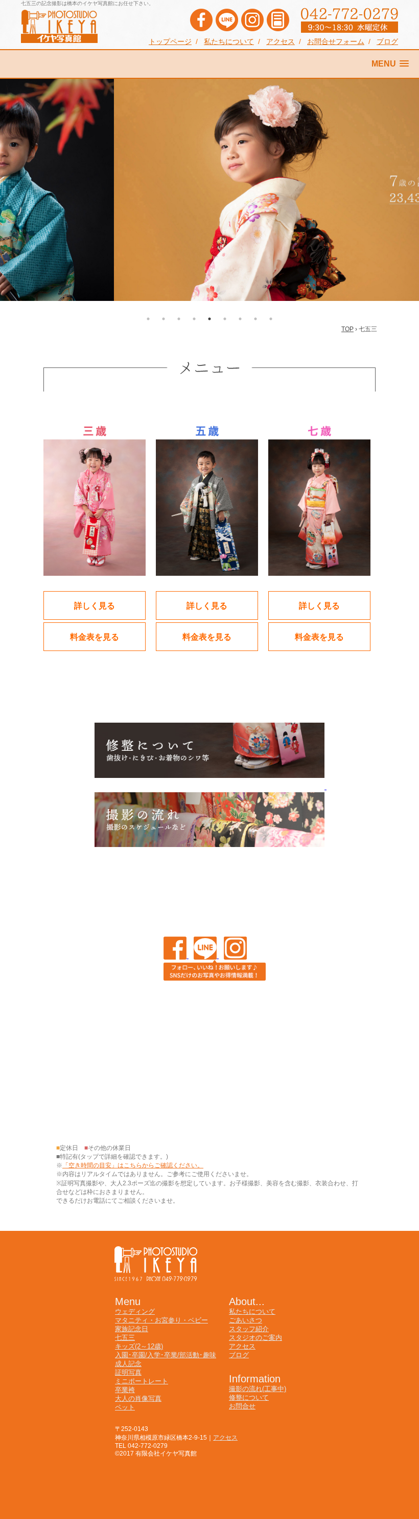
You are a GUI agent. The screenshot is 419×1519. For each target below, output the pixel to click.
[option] (209, 190)
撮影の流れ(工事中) (257, 1389)
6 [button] (225, 319)
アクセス (280, 42)
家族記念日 (131, 1329)
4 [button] (194, 319)
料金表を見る (94, 636)
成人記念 (128, 1364)
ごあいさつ (245, 1320)
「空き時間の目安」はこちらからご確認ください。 (132, 1165)
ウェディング (135, 1311)
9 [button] (271, 319)
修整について (249, 1397)
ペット (125, 1407)
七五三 (125, 1337)
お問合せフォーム (335, 42)
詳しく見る (94, 605)
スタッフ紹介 (249, 1329)
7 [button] (240, 319)
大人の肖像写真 (138, 1398)
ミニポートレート (141, 1381)
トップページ (170, 42)
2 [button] (163, 319)
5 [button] (209, 319)
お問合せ (242, 1406)
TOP (347, 329)
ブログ (387, 42)
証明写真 (128, 1372)
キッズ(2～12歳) (139, 1346)
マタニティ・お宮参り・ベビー (161, 1320)
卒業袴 (125, 1390)
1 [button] (148, 319)
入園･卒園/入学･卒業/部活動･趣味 (165, 1355)
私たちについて (229, 42)
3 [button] (179, 319)
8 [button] (255, 319)
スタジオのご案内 (255, 1337)
